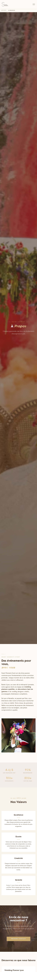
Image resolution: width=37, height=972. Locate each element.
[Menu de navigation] (34, 4)
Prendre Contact (18, 938)
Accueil (3, 10)
